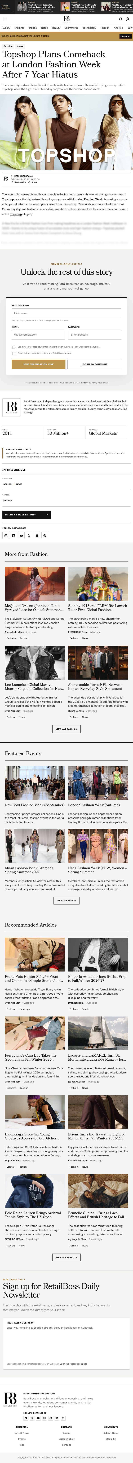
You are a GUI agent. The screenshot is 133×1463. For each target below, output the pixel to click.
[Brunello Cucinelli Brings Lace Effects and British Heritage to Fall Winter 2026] (98, 1191)
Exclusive (11, 638)
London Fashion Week (88, 199)
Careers (10, 1166)
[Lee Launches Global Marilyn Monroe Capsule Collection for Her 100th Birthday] (35, 663)
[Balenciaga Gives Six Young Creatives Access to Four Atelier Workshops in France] (35, 1112)
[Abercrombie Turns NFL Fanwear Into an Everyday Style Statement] (98, 663)
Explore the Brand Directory (20, 515)
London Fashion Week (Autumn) (94, 805)
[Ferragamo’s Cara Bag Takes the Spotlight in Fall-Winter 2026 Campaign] (35, 1033)
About (66, 1433)
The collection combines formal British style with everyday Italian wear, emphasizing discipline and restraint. (96, 993)
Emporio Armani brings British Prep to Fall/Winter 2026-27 (97, 979)
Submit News (111, 1433)
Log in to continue (94, 364)
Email (15, 327)
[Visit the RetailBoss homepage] (11, 407)
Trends (33, 27)
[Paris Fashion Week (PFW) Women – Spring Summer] (98, 846)
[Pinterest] (50, 1418)
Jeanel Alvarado (77, 1081)
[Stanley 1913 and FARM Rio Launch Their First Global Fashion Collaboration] (98, 584)
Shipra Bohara (76, 711)
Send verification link (38, 364)
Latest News (22, 1433)
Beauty (56, 27)
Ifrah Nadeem (12, 711)
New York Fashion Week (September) (34, 805)
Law (130, 27)
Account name (20, 305)
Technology (89, 27)
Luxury (6, 27)
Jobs (22, 1444)
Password (74, 327)
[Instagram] (44, 1418)
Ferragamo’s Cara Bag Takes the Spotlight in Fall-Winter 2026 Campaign (31, 1060)
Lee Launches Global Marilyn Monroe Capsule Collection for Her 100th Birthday (33, 689)
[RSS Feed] (63, 1418)
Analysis (118, 27)
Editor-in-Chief (66, 1438)
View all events (66, 900)
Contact (66, 1444)
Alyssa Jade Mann (14, 632)
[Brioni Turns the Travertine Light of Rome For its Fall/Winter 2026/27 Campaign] (98, 1112)
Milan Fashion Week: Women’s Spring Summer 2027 (29, 870)
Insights (19, 27)
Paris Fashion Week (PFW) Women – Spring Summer (97, 870)
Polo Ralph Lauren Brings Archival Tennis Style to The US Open (33, 1215)
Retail (44, 27)
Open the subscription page (73, 1363)
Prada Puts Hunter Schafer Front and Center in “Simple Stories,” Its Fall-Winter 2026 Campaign (32, 981)
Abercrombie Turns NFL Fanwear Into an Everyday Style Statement (95, 687)
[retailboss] (66, 19)
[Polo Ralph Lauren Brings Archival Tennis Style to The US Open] (35, 1191)
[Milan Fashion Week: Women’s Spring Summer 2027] (35, 846)
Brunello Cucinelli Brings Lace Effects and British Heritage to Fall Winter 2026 (96, 1217)
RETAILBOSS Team (23, 176)
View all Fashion (66, 729)
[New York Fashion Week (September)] (35, 783)
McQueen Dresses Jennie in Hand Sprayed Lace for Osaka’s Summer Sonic (32, 610)
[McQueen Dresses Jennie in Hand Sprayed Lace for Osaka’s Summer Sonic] (35, 584)
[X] (32, 1418)
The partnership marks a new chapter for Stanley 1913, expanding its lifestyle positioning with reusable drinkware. (97, 623)
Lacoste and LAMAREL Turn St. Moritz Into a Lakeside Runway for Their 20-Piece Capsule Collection (95, 1060)
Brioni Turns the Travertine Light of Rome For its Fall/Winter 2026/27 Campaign (96, 1139)
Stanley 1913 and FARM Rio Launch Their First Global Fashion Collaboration (97, 610)
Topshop (8, 199)
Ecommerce (71, 27)
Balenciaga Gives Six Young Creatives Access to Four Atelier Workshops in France (30, 1139)
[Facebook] (25, 1418)
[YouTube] (38, 1418)
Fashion (104, 27)
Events (22, 1438)
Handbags (24, 1009)
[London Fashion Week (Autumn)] (98, 783)
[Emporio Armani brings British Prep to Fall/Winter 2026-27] (98, 955)
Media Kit (111, 1438)
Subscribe (126, 36)
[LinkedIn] (57, 1418)
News (20, 46)
